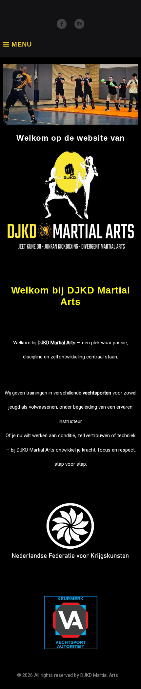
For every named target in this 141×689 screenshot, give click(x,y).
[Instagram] (79, 24)
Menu (20, 44)
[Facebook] (62, 24)
